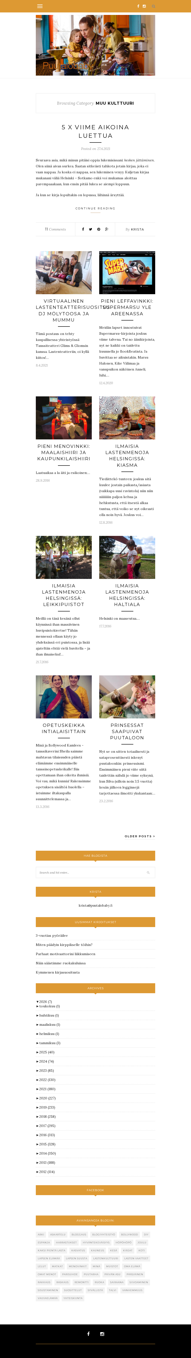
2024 (46, 1061)
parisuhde (70, 1274)
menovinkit (78, 1266)
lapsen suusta (76, 1258)
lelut (42, 1266)
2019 (47, 1107)
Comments (55, 229)
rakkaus (44, 1282)
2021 (47, 1089)
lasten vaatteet (136, 1258)
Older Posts (139, 836)
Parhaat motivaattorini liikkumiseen (65, 954)
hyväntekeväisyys (96, 1242)
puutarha (91, 1274)
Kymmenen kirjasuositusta (58, 972)
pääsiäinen (135, 1274)
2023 (46, 1070)
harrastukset (66, 1242)
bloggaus (79, 1234)
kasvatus (78, 1250)
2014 (47, 1153)
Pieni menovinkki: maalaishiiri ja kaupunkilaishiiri (64, 453)
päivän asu (112, 1274)
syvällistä (95, 1290)
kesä (113, 1250)
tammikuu (49, 1043)
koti (142, 1250)
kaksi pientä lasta (51, 1250)
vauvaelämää (48, 1298)
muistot (112, 1266)
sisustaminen (48, 1290)
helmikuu (49, 1033)
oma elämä (132, 1266)
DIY (146, 1234)
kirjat (128, 1250)
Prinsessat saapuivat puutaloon (127, 732)
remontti (82, 1282)
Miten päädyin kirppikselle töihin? (64, 944)
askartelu (58, 1234)
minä (96, 1266)
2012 (47, 1172)
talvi (112, 1290)
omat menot (47, 1274)
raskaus (62, 1282)
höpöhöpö (124, 1242)
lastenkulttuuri (105, 1258)
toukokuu (49, 1006)
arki (41, 1234)
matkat (57, 1266)
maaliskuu (49, 1024)
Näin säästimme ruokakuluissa (61, 963)
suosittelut (73, 1290)
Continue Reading (96, 208)
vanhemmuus (132, 1290)
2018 (47, 1116)
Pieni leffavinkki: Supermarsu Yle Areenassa (127, 307)
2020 (47, 1098)
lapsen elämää (49, 1258)
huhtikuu (49, 1015)
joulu (142, 1242)
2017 (47, 1126)
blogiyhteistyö (103, 1234)
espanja (44, 1242)
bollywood (129, 1234)
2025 (46, 1052)
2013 (47, 1162)
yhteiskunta (73, 1298)
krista (137, 229)
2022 (47, 1079)
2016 (47, 1135)
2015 (47, 1144)
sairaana (117, 1282)
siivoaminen (139, 1282)
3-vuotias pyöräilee (52, 935)
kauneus (97, 1250)
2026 (45, 1001)
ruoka (99, 1282)
